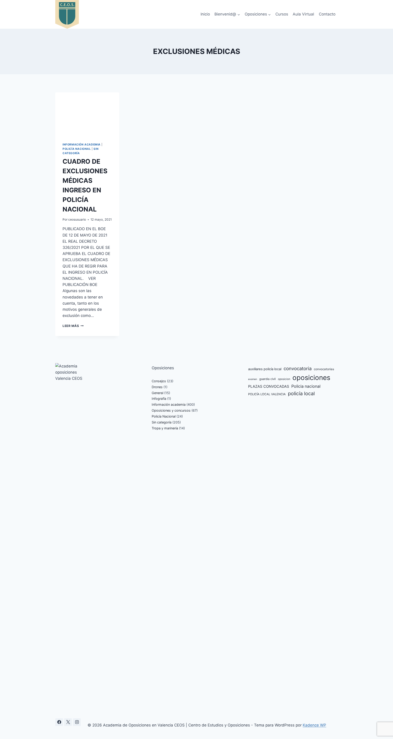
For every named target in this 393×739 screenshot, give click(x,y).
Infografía (159, 398)
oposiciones (311, 378)
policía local (301, 393)
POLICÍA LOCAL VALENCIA (267, 394)
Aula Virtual (303, 14)
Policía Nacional (77, 148)
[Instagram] (77, 722)
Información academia (82, 144)
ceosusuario (77, 219)
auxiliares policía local (264, 369)
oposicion (284, 379)
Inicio (205, 14)
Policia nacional (305, 386)
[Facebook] (59, 722)
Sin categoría (161, 422)
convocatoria (298, 368)
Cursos (281, 14)
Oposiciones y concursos (171, 410)
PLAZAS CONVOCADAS (268, 386)
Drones (157, 387)
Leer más (73, 326)
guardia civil (267, 379)
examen (252, 379)
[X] (68, 722)
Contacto (327, 14)
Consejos (159, 381)
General (157, 393)
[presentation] (87, 113)
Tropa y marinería (165, 428)
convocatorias (324, 369)
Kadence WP (314, 725)
